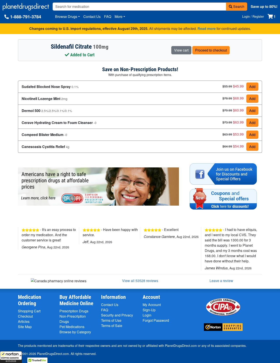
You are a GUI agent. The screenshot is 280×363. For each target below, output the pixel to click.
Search (238, 6)
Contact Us (92, 16)
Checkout (25, 316)
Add (252, 86)
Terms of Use (111, 320)
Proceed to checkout (211, 50)
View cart (181, 50)
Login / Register (253, 16)
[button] (11, 357)
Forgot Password (156, 320)
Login (147, 315)
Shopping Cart (29, 310)
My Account (152, 304)
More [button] (118, 16)
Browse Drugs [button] (66, 16)
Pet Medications (72, 326)
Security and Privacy (117, 315)
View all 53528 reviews (140, 280)
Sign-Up (149, 309)
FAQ (107, 16)
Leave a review (221, 280)
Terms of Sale (111, 325)
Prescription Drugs (74, 310)
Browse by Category (75, 331)
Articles (24, 321)
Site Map (25, 326)
